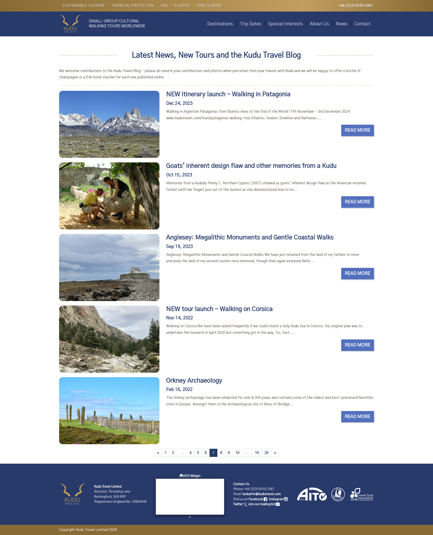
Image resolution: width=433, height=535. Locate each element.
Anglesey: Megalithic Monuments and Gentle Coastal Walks (250, 237)
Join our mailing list (262, 504)
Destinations (220, 24)
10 (237, 453)
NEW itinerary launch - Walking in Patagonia (228, 94)
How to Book (208, 5)
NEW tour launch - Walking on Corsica (219, 309)
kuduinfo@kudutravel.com (262, 494)
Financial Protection (133, 5)
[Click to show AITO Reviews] (190, 476)
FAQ (164, 5)
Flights (182, 5)
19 (257, 453)
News (341, 24)
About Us (319, 24)
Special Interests (285, 24)
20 (267, 453)
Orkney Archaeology (194, 381)
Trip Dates (250, 24)
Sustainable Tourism (83, 5)
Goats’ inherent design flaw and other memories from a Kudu (251, 166)
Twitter (238, 504)
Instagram (276, 499)
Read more (357, 130)
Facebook (256, 499)
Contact (362, 24)
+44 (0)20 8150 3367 (355, 5)
